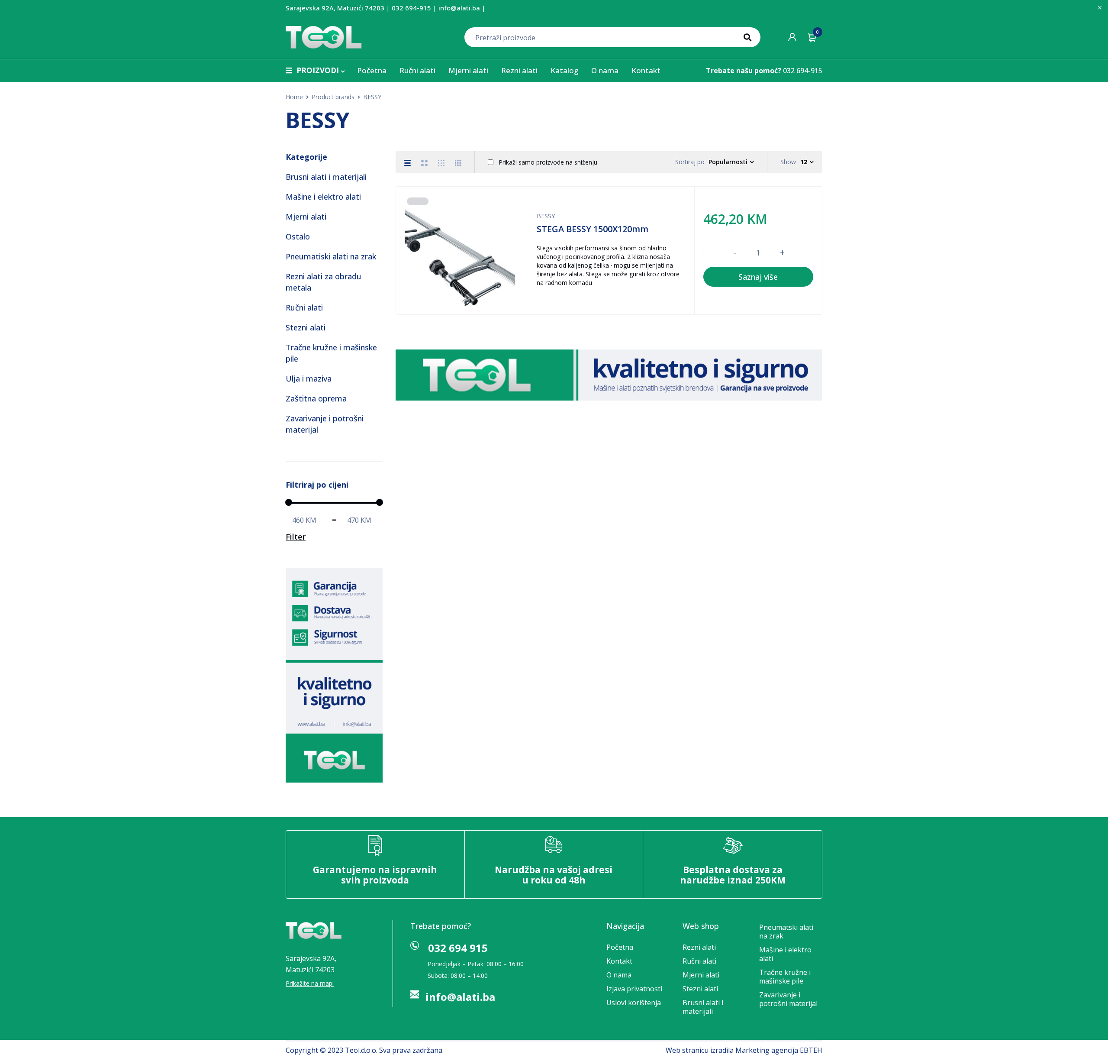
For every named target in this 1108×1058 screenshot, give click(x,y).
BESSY (546, 216)
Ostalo (298, 236)
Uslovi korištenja (633, 1002)
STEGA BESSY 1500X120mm (592, 229)
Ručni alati (304, 307)
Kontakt (619, 961)
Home (294, 97)
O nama (618, 975)
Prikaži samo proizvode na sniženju (547, 162)
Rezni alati (699, 947)
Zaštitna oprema (316, 398)
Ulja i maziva (309, 378)
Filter (296, 536)
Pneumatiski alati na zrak (331, 256)
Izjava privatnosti (634, 988)
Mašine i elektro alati (323, 196)
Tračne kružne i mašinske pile (785, 976)
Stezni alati (305, 327)
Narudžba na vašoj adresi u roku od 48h (553, 875)
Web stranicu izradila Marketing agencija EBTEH (744, 1050)
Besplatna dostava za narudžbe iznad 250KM (733, 875)
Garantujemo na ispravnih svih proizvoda (375, 875)
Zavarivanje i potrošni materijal (788, 999)
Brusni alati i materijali (326, 176)
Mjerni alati (306, 216)
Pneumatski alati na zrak (786, 931)
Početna (619, 947)
